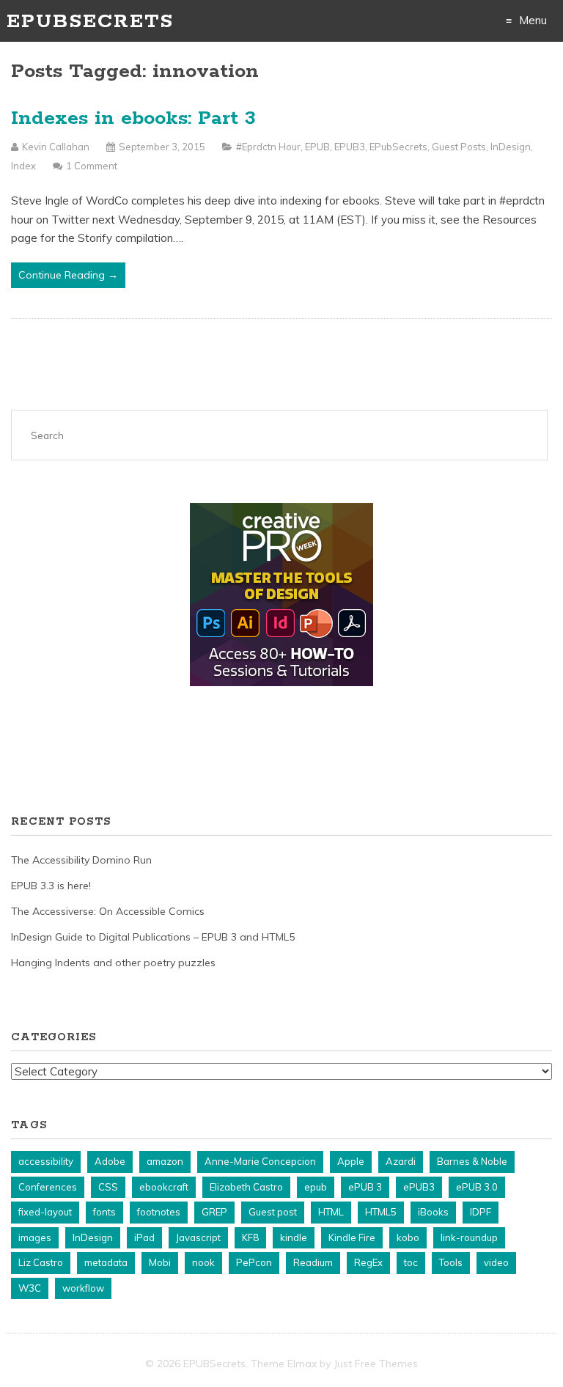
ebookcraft (163, 1187)
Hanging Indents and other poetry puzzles (113, 962)
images (34, 1237)
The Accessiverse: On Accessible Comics (108, 911)
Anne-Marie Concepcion (260, 1161)
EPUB (317, 146)
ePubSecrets (398, 146)
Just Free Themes (376, 1363)
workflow (83, 1288)
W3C (29, 1288)
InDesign (510, 146)
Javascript (198, 1237)
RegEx (368, 1262)
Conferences (47, 1187)
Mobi (160, 1262)
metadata (106, 1262)
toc (411, 1262)
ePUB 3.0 (477, 1187)
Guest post (273, 1212)
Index (23, 166)
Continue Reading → (68, 275)
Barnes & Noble (472, 1161)
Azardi (401, 1161)
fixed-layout (45, 1212)
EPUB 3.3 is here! (51, 885)
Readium (313, 1262)
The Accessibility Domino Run (81, 860)
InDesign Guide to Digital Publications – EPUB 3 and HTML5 (153, 936)
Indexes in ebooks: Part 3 (133, 118)
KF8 (250, 1237)
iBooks (433, 1212)
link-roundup (469, 1237)
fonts (104, 1212)
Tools (451, 1262)
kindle (293, 1237)
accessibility (45, 1161)
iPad (144, 1237)
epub (315, 1187)
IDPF (480, 1212)
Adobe (110, 1161)
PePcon (254, 1262)
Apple (350, 1161)
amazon (165, 1161)
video (496, 1262)
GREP (214, 1212)
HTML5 (381, 1212)
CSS (108, 1187)
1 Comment (91, 166)
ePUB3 (349, 146)
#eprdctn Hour (268, 146)
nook (203, 1262)
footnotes (158, 1212)
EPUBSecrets (90, 21)
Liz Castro (40, 1262)
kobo (408, 1237)
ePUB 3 (365, 1187)
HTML (331, 1212)
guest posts (459, 146)
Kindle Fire (351, 1237)
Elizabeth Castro (246, 1187)
